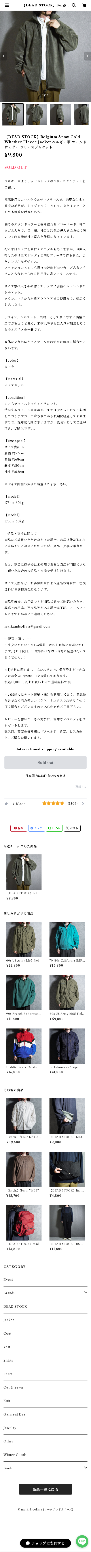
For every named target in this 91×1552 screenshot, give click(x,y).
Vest (7, 1347)
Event (8, 1280)
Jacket (9, 1320)
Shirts (8, 1360)
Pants (8, 1374)
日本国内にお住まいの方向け (45, 776)
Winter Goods (15, 1455)
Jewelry (10, 1428)
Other (8, 1441)
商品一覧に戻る (45, 1489)
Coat (7, 1334)
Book (8, 1468)
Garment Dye (15, 1414)
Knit (7, 1401)
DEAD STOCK (15, 1307)
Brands (9, 1293)
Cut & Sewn (13, 1387)
